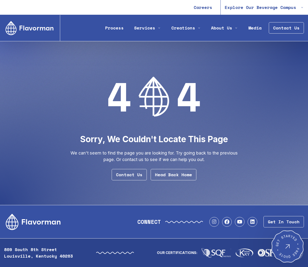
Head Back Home (173, 174)
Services (144, 28)
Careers (203, 7)
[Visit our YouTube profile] (239, 222)
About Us (221, 28)
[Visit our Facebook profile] (227, 222)
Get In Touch (284, 221)
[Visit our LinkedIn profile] (252, 222)
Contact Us (286, 28)
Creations (183, 28)
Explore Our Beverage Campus (260, 7)
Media (255, 28)
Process (114, 28)
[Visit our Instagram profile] (214, 222)
